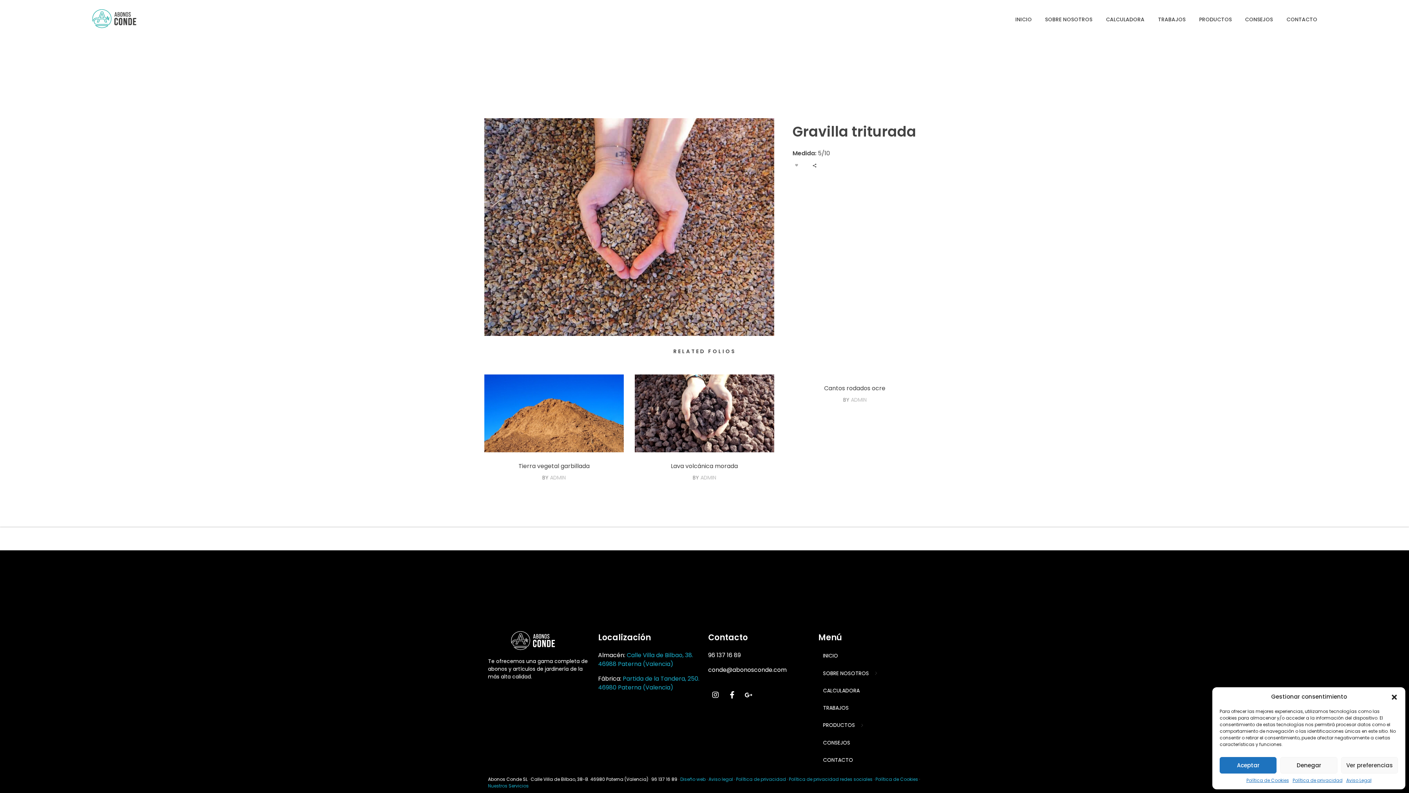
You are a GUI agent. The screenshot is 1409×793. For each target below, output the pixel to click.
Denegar (1309, 765)
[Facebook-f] (732, 695)
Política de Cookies (1267, 780)
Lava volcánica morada (704, 466)
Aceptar (1248, 765)
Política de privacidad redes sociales (831, 779)
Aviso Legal (1359, 780)
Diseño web (693, 779)
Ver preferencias (1369, 765)
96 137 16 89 (724, 655)
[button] (1394, 696)
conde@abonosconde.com (747, 670)
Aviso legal (721, 779)
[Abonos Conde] (121, 18)
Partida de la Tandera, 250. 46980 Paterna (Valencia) (648, 683)
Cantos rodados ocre (854, 388)
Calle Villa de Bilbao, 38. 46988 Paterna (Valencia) (645, 659)
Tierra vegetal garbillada (554, 466)
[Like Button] (797, 165)
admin (558, 477)
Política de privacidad (1318, 780)
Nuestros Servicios (508, 786)
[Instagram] (715, 695)
